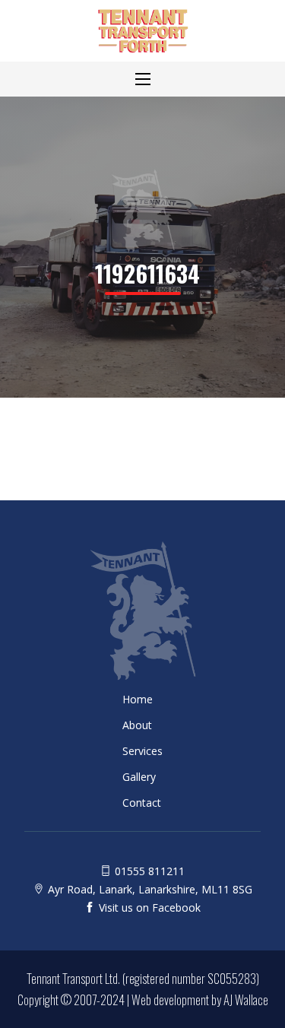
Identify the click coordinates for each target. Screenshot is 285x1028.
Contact (141, 803)
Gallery (139, 777)
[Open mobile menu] (142, 79)
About (137, 725)
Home (137, 699)
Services (142, 751)
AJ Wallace (245, 999)
